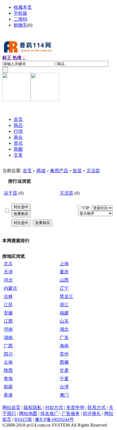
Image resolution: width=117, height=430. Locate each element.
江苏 (8, 304)
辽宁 (64, 288)
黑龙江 (66, 296)
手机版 (20, 13)
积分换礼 (92, 413)
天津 (8, 271)
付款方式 (54, 407)
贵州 (64, 354)
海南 (64, 345)
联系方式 (96, 407)
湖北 (64, 329)
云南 (8, 362)
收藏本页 (23, 7)
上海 (64, 263)
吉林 (8, 296)
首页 (27, 170)
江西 (8, 321)
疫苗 (77, 170)
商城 (40, 170)
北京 (8, 263)
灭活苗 (93, 170)
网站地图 (28, 413)
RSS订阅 (23, 419)
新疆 (8, 386)
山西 (64, 280)
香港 (8, 395)
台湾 (64, 386)
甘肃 (64, 370)
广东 (64, 337)
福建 (64, 312)
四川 (8, 354)
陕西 (8, 370)
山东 (64, 321)
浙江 (64, 304)
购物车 (20, 25)
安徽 (8, 312)
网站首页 (11, 407)
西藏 (64, 362)
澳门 (64, 395)
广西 (8, 345)
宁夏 (64, 378)
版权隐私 (33, 407)
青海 (8, 378)
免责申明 (75, 407)
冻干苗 (10, 193)
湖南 (8, 337)
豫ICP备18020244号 (54, 419)
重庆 (64, 271)
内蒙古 (10, 288)
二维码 (20, 19)
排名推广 (49, 413)
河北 (8, 280)
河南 (8, 329)
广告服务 (71, 413)
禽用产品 (59, 170)
